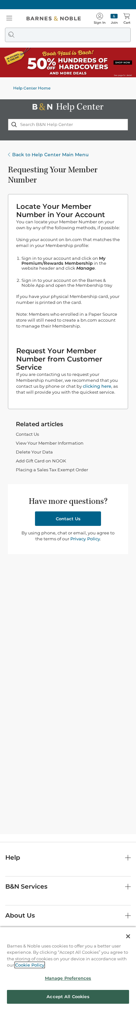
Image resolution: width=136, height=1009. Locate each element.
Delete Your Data (34, 452)
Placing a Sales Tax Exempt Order (52, 469)
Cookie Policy (29, 965)
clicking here (97, 386)
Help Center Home (32, 88)
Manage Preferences (68, 978)
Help (12, 857)
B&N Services (26, 886)
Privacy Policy (85, 538)
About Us (20, 915)
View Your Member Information (50, 443)
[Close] (128, 936)
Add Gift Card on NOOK (41, 460)
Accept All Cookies (68, 996)
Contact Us (27, 434)
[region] (68, 968)
